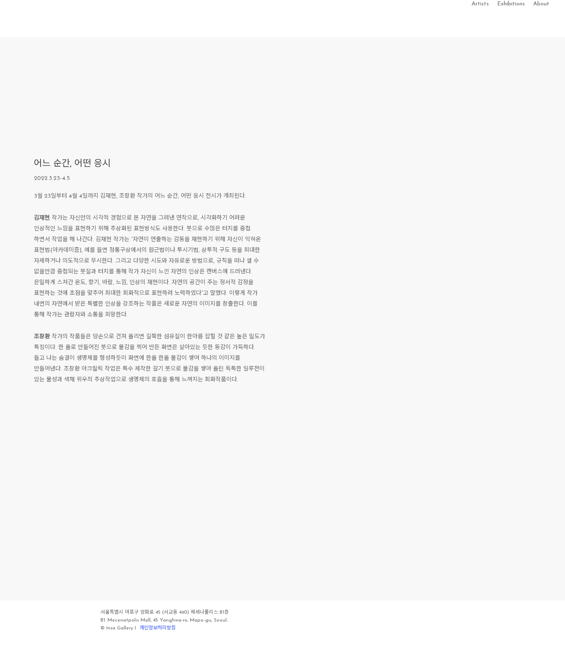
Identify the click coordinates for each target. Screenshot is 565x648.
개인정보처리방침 (157, 628)
